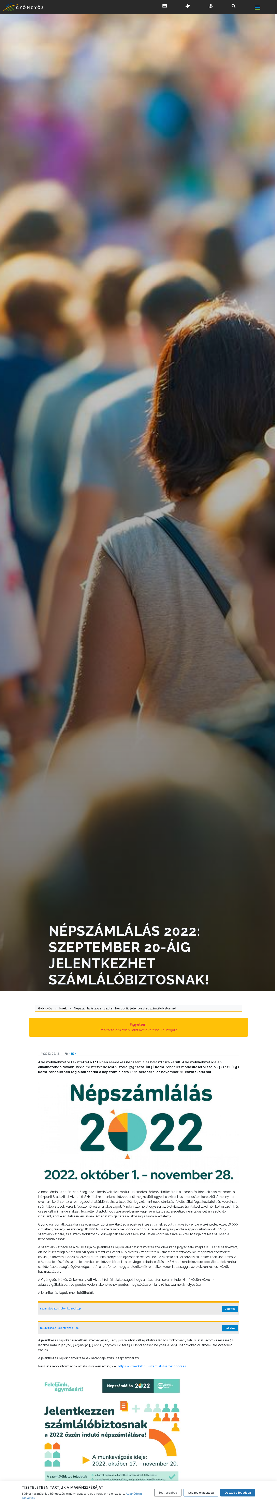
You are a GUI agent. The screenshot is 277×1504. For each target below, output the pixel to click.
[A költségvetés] (211, 6)
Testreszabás (168, 1492)
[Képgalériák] (164, 6)
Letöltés (230, 1308)
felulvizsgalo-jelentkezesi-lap (59, 1327)
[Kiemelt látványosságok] (188, 6)
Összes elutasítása (201, 1492)
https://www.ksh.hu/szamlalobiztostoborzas (152, 1366)
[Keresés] (233, 6)
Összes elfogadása (238, 1492)
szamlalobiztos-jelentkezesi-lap (60, 1308)
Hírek (72, 1053)
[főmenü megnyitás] (265, 8)
